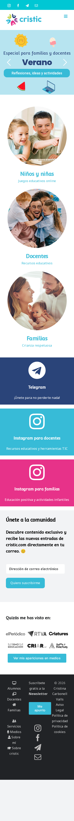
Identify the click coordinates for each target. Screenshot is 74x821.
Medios (15, 732)
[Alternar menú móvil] (66, 16)
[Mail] (37, 757)
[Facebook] (37, 737)
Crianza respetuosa (37, 345)
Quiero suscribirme (25, 583)
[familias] (37, 272)
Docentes (37, 256)
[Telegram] (37, 747)
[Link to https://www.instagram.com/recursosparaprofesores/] (37, 421)
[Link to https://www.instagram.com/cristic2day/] (37, 472)
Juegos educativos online (37, 181)
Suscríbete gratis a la (38, 688)
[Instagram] (37, 728)
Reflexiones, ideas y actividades (37, 73)
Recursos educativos (37, 263)
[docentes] (37, 190)
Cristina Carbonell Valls (59, 693)
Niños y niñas (37, 174)
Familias (37, 338)
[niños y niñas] (37, 108)
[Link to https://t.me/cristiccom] (37, 370)
